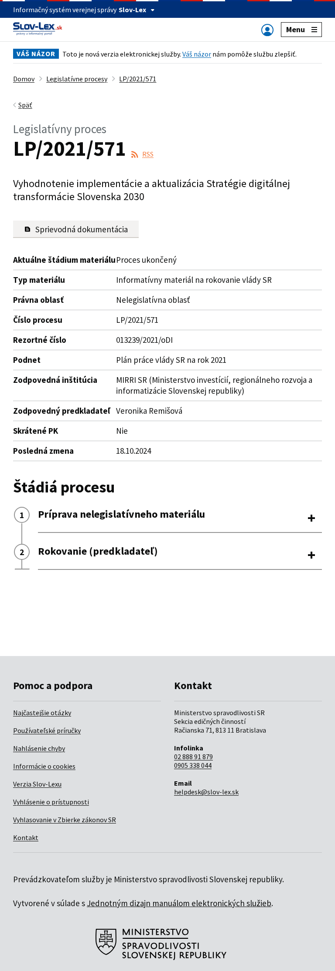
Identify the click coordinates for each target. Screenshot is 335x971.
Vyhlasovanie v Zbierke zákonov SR (64, 819)
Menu (295, 29)
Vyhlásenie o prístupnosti (51, 801)
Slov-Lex (132, 9)
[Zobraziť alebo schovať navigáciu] (267, 30)
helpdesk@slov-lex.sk (206, 791)
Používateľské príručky (47, 730)
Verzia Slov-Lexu (37, 784)
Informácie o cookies (44, 766)
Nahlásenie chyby (39, 748)
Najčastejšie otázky (42, 712)
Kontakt (25, 837)
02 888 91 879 (193, 756)
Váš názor (196, 54)
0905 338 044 (193, 765)
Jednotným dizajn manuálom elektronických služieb (179, 903)
